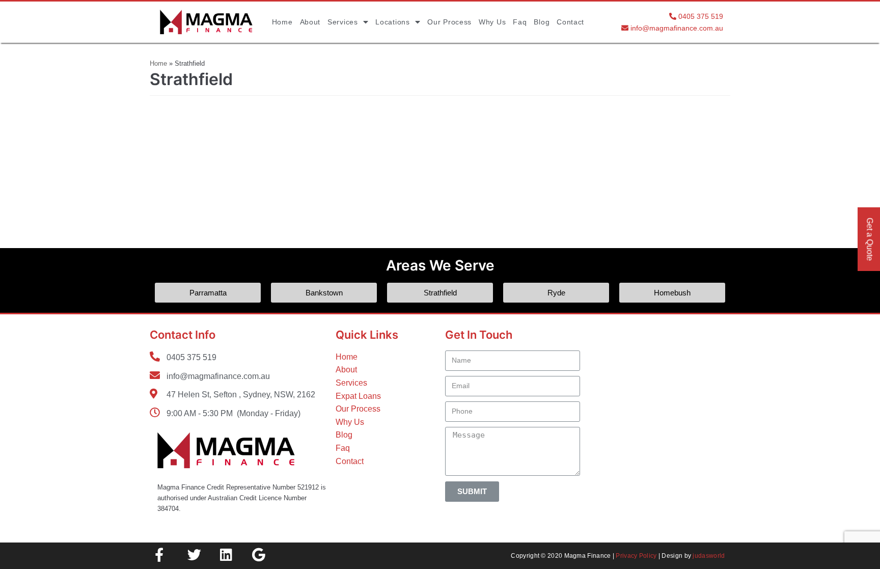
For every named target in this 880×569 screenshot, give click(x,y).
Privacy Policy (636, 555)
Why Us (492, 22)
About (310, 22)
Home (282, 22)
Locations (392, 22)
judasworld (709, 555)
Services (342, 22)
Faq (520, 22)
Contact (570, 22)
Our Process (449, 22)
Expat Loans (358, 396)
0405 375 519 (700, 16)
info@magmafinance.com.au (676, 28)
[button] (208, 293)
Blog (541, 22)
